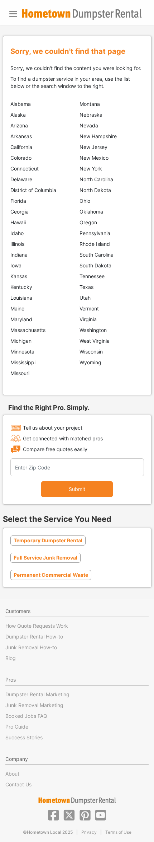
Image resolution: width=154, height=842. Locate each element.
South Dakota (95, 265)
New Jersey (93, 147)
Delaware (21, 179)
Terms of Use (118, 832)
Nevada (89, 125)
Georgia (19, 212)
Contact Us (18, 784)
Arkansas (21, 136)
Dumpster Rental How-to (34, 636)
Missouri (19, 373)
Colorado (21, 158)
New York (91, 168)
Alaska (18, 115)
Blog (10, 658)
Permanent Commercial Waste (51, 575)
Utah (85, 298)
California (21, 147)
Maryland (21, 319)
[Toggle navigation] (13, 14)
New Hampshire (98, 136)
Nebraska (91, 115)
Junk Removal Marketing (34, 705)
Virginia (88, 319)
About (12, 774)
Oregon (88, 222)
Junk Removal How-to (31, 647)
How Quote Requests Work (36, 626)
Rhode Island (95, 244)
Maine (17, 308)
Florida (18, 201)
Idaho (17, 233)
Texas (86, 287)
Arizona (19, 125)
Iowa (15, 265)
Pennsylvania (95, 233)
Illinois (17, 244)
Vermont (89, 308)
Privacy (89, 832)
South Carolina (97, 255)
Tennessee (92, 276)
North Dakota (95, 190)
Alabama (20, 104)
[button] (53, 814)
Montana (90, 104)
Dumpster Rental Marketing (37, 694)
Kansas (18, 276)
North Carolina (96, 179)
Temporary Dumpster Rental (48, 540)
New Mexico (94, 158)
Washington (93, 330)
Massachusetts (27, 330)
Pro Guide (16, 727)
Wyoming (90, 362)
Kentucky (21, 287)
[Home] (82, 14)
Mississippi (22, 362)
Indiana (19, 255)
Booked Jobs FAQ (26, 716)
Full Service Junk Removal (45, 558)
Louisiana (21, 298)
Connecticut (24, 168)
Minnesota (22, 352)
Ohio (85, 201)
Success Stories (24, 737)
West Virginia (95, 341)
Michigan (21, 341)
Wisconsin (91, 352)
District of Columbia (33, 190)
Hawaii (18, 222)
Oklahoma (91, 212)
